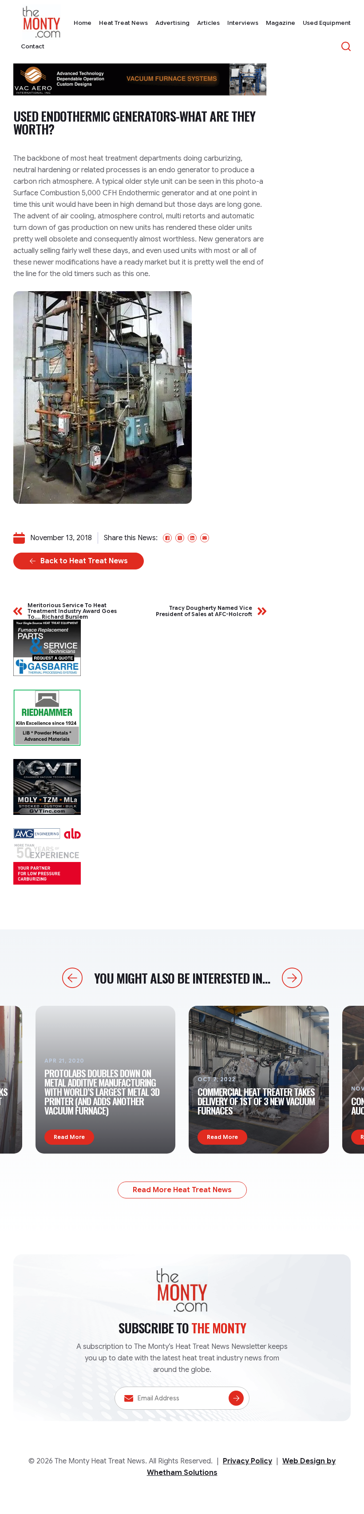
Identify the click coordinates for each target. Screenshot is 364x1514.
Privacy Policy (247, 1461)
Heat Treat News (123, 23)
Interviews (242, 23)
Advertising (172, 23)
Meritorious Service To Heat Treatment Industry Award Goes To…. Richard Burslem (72, 611)
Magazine (280, 23)
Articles (208, 23)
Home (82, 23)
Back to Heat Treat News (84, 561)
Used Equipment (327, 23)
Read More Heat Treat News (182, 1190)
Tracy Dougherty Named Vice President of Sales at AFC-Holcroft (204, 611)
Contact (32, 46)
